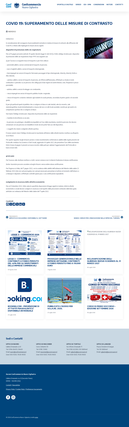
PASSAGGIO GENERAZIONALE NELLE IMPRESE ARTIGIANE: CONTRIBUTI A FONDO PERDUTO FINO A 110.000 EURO (64, 262)
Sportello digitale (65, 4)
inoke (36, 417)
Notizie (110, 4)
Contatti (119, 4)
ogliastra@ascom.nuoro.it (79, 352)
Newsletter (16, 385)
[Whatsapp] (10, 204)
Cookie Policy (20, 389)
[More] (23, 204)
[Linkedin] (20, 204)
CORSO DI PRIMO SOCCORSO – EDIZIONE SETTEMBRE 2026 (101, 307)
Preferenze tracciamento (34, 389)
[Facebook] (7, 204)
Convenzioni (98, 4)
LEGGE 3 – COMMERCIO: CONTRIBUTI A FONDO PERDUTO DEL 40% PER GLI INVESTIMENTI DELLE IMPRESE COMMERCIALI (23, 262)
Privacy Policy (10, 389)
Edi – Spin (87, 4)
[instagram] (13, 397)
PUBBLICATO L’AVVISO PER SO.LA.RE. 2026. (60, 307)
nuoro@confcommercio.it (18, 352)
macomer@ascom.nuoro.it (48, 352)
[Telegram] (14, 204)
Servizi (78, 4)
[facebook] (8, 397)
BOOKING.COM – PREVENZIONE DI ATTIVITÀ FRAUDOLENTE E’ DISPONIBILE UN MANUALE (23, 308)
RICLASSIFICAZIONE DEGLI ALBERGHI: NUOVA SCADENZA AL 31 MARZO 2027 (104, 261)
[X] (17, 204)
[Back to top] (124, 422)
